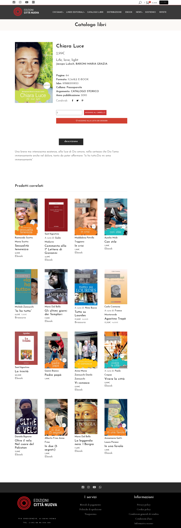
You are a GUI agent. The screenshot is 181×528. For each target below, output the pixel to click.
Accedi (163, 2)
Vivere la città (114, 378)
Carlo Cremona (112, 307)
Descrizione (71, 141)
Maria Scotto (21, 242)
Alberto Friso (51, 438)
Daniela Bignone (23, 437)
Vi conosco (82, 382)
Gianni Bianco (52, 371)
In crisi (79, 245)
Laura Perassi (111, 442)
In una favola (113, 446)
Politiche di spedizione (90, 509)
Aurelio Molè (111, 238)
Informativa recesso (143, 523)
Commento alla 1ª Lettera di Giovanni (55, 249)
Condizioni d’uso (143, 518)
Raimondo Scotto (24, 238)
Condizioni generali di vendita (144, 514)
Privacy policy (143, 504)
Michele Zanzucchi (24, 307)
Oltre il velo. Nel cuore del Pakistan (24, 444)
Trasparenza (90, 514)
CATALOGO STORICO (85, 91)
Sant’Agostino (52, 234)
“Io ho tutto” (23, 310)
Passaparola (74, 87)
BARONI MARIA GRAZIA (91, 64)
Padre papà (53, 374)
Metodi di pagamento (90, 504)
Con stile (110, 241)
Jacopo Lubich (65, 64)
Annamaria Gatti (113, 438)
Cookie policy (144, 509)
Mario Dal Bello (53, 307)
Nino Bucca (91, 308)
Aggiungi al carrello (95, 112)
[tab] (71, 142)
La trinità (21, 371)
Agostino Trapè (115, 318)
